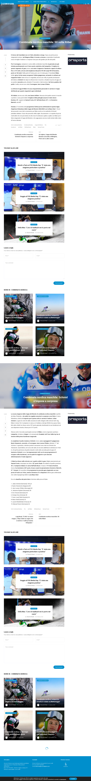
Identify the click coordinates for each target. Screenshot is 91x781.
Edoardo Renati (38, 46)
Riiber (34, 127)
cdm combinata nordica (16, 125)
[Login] (85, 4)
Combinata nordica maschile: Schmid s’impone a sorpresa (24, 135)
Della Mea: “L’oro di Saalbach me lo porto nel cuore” (34, 229)
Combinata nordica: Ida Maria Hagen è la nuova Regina (16, 316)
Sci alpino (33, 162)
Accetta (73, 778)
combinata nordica (28, 125)
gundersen (13, 127)
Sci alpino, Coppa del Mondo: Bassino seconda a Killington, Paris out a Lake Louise (48, 136)
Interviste (34, 224)
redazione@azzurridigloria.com (42, 766)
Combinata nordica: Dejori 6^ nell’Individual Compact (47, 349)
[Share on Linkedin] (5, 75)
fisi (45, 125)
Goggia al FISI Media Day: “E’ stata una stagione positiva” (34, 197)
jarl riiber (20, 127)
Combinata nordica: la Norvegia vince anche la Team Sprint (16, 349)
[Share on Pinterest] (5, 72)
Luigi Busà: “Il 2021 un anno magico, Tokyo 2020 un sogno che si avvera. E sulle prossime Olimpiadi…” (22, 520)
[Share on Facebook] (5, 64)
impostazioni (63, 779)
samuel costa (41, 127)
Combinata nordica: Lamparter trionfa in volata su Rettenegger (48, 316)
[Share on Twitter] (5, 68)
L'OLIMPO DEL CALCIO (24, 5)
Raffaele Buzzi (28, 127)
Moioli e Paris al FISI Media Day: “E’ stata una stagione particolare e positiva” (34, 166)
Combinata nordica (45, 38)
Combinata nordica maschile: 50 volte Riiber (49, 517)
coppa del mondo (39, 125)
